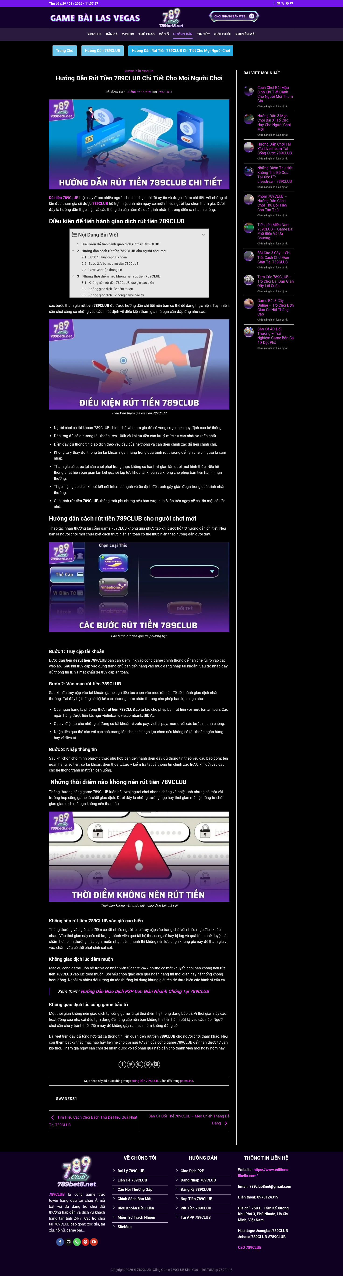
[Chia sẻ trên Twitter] (131, 1064)
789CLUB (95, 34)
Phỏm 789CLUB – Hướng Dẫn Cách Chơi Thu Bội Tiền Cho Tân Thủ (272, 203)
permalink (186, 1081)
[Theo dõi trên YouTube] (291, 3)
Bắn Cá (112, 34)
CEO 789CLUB (250, 1247)
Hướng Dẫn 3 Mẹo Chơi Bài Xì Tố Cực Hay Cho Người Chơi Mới (274, 123)
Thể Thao (146, 34)
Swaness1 (165, 92)
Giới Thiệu (222, 34)
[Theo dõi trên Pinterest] (287, 3)
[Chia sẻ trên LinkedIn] (156, 1064)
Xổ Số (164, 34)
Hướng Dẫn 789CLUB (102, 50)
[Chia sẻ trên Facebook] (122, 1064)
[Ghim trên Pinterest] (148, 1064)
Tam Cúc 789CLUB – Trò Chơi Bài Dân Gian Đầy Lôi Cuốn (275, 281)
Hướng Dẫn (183, 34)
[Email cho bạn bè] (139, 1064)
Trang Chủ (64, 50)
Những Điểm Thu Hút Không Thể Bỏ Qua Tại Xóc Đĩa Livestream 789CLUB (274, 175)
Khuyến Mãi (245, 34)
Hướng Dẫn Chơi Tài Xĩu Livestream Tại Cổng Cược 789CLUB (274, 148)
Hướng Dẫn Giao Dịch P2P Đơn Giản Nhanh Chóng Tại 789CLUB (145, 991)
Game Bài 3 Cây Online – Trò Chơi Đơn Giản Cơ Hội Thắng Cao (275, 307)
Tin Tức (203, 34)
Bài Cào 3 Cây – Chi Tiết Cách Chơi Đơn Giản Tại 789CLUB (273, 257)
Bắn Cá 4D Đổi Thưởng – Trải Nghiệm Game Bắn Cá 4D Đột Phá (275, 336)
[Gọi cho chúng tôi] (282, 3)
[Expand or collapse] (203, 235)
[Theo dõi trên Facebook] (274, 3)
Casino (128, 34)
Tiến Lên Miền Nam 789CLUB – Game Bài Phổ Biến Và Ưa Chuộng (275, 231)
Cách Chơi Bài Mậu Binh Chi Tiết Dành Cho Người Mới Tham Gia (275, 94)
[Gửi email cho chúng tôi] (278, 3)
